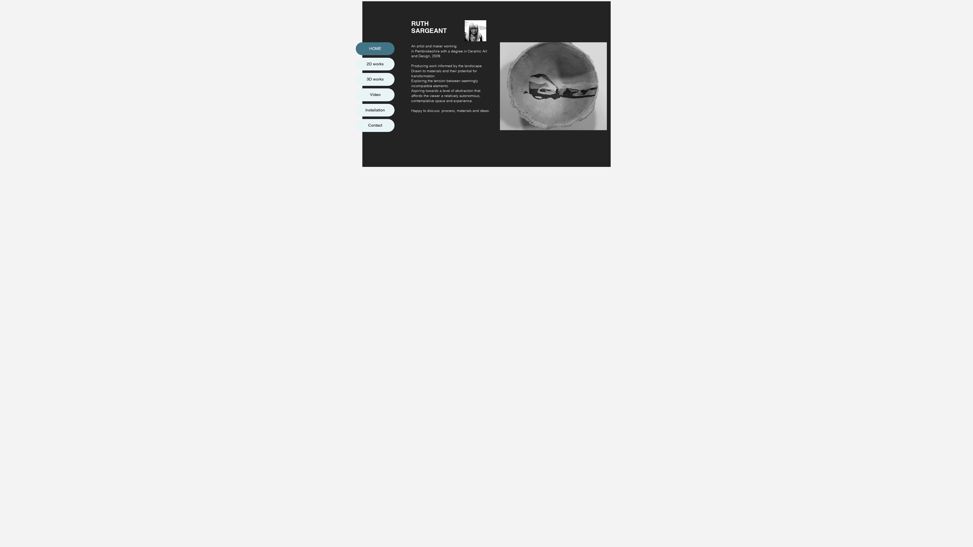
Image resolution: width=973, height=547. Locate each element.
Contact (375, 125)
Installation (375, 110)
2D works (375, 64)
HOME (375, 48)
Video (375, 94)
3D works (375, 79)
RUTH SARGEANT (429, 27)
